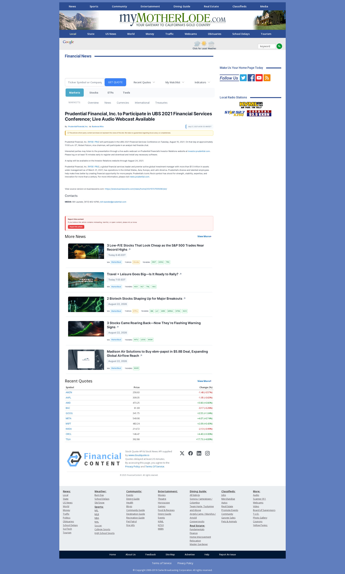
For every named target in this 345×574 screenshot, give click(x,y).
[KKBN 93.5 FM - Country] (259, 112)
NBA (97, 518)
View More (203, 236)
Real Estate (211, 6)
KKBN (161, 528)
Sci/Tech (67, 528)
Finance (194, 533)
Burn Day (99, 495)
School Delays (241, 34)
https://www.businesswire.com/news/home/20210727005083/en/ (136, 189)
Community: (134, 491)
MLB (97, 514)
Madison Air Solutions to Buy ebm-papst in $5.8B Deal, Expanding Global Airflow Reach (157, 353)
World (131, 34)
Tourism (266, 34)
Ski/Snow (99, 502)
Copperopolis (197, 521)
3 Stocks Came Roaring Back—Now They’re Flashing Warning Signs (154, 325)
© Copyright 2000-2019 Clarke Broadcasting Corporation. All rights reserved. (172, 570)
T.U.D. (256, 513)
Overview (93, 102)
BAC (68, 408)
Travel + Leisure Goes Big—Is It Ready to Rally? (144, 274)
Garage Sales (228, 517)
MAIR (136, 368)
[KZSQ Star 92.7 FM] (233, 112)
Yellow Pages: (260, 525)
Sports (94, 6)
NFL (96, 510)
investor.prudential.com (199, 151)
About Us (130, 554)
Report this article (76, 227)
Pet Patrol (131, 521)
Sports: (99, 506)
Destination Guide (135, 513)
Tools (126, 92)
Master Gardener (199, 544)
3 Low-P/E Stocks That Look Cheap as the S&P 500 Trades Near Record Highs (155, 247)
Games (161, 506)
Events (129, 495)
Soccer (98, 525)
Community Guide (135, 510)
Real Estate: (197, 525)
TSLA (68, 439)
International (142, 102)
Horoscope (164, 502)
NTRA (178, 311)
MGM (150, 340)
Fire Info (130, 525)
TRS (167, 262)
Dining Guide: (198, 491)
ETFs (111, 92)
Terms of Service (162, 563)
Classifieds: (228, 491)
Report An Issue (227, 554)
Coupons (257, 521)
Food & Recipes (166, 510)
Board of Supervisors (264, 510)
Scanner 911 (259, 498)
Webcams (191, 34)
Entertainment (150, 6)
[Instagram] (207, 459)
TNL (148, 287)
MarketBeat (116, 262)
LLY (157, 311)
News (72, 6)
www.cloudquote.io (138, 455)
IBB (151, 311)
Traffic (169, 34)
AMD (68, 402)
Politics (66, 517)
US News (110, 34)
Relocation (195, 540)
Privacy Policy (132, 466)
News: (67, 491)
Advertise (190, 554)
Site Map (170, 554)
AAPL (68, 397)
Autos (224, 502)
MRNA (170, 311)
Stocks (93, 92)
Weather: (100, 491)
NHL (97, 521)
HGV (136, 287)
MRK (163, 311)
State (90, 34)
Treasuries (161, 102)
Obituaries (214, 34)
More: (256, 491)
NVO (185, 311)
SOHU (160, 262)
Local (73, 34)
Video (256, 506)
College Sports (102, 529)
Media (264, 6)
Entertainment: (168, 491)
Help (206, 554)
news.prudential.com (139, 176)
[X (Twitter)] (182, 459)
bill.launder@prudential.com (113, 202)
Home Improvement (200, 536)
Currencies (123, 102)
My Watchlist (172, 82)
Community (119, 6)
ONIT (154, 262)
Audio (256, 495)
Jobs (223, 495)
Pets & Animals (229, 521)
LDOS (143, 340)
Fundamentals (197, 529)
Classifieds (240, 6)
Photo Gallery (260, 517)
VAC (154, 287)
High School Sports (104, 533)
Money (150, 34)
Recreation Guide (135, 517)
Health (129, 502)
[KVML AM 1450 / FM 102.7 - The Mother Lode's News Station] (251, 104)
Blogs (129, 506)
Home (112, 554)
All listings (195, 495)
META (68, 418)
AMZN (69, 392)
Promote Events (229, 510)
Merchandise (228, 498)
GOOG (69, 413)
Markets (74, 92)
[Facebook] (190, 459)
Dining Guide (182, 6)
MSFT (68, 423)
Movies (161, 495)
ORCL (68, 434)
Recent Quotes (142, 82)
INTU (136, 340)
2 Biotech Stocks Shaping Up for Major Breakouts (146, 298)
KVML (161, 521)
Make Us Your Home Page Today (241, 67)
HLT (142, 287)
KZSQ (161, 525)
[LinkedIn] (199, 459)
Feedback (150, 554)
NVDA (69, 428)
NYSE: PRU (93, 142)
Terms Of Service (154, 466)
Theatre (162, 498)
